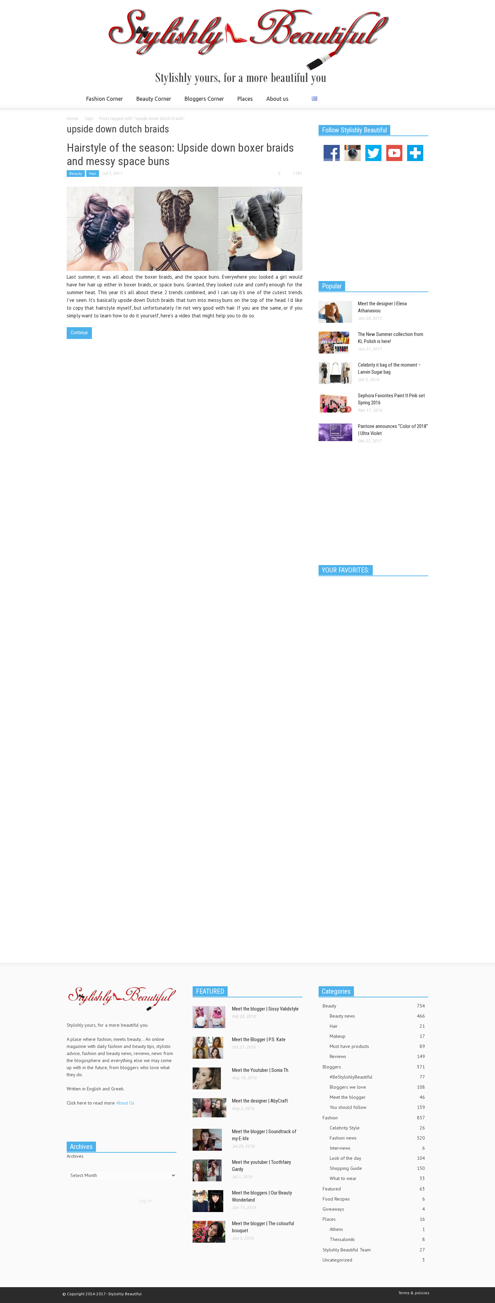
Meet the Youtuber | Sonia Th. (260, 1070)
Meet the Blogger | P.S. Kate (259, 1039)
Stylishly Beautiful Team (374, 1250)
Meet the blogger (377, 1097)
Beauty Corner (152, 102)
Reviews (377, 1056)
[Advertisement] (373, 220)
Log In (145, 1201)
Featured (374, 1189)
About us (277, 99)
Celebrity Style (377, 1128)
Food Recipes (374, 1199)
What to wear (377, 1178)
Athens (377, 1229)
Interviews (377, 1148)
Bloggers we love (377, 1087)
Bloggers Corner (202, 102)
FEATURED (210, 991)
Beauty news (377, 1016)
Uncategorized (374, 1260)
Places (243, 102)
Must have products (377, 1046)
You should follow (377, 1107)
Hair (92, 173)
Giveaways (374, 1209)
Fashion (374, 1118)
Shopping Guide (377, 1168)
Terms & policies (413, 1292)
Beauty (75, 173)
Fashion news (377, 1138)
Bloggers (374, 1067)
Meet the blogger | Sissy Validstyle (265, 1009)
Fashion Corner (102, 102)
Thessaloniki (377, 1239)
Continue (79, 332)
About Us (125, 1103)
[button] (421, 98)
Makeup (377, 1036)
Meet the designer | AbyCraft (260, 1101)
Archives (75, 1156)
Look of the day (377, 1158)
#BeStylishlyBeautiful (377, 1077)
